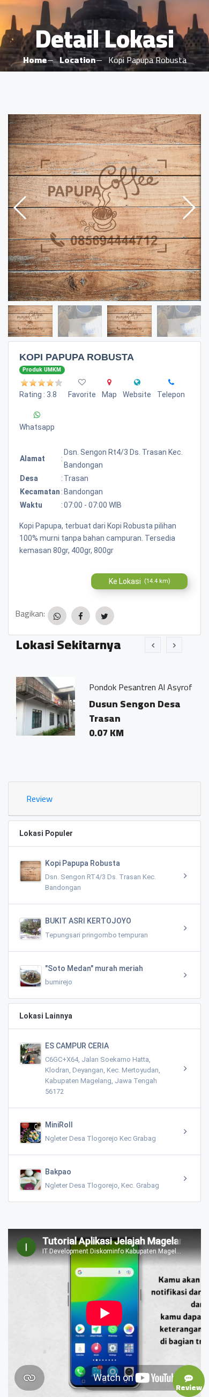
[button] (188, 207)
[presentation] (153, 645)
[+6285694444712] (171, 382)
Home (35, 59)
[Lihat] (104, 207)
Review (39, 799)
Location (77, 59)
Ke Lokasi (139, 581)
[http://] (137, 382)
